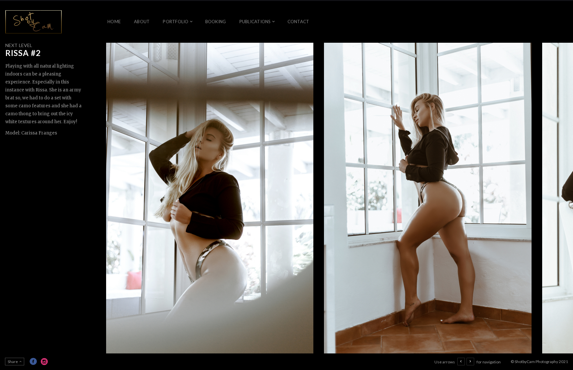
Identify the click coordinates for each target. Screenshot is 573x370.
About (142, 21)
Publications (255, 21)
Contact (298, 21)
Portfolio (175, 21)
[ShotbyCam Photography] (33, 21)
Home (114, 21)
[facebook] (33, 361)
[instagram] (44, 361)
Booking (215, 21)
